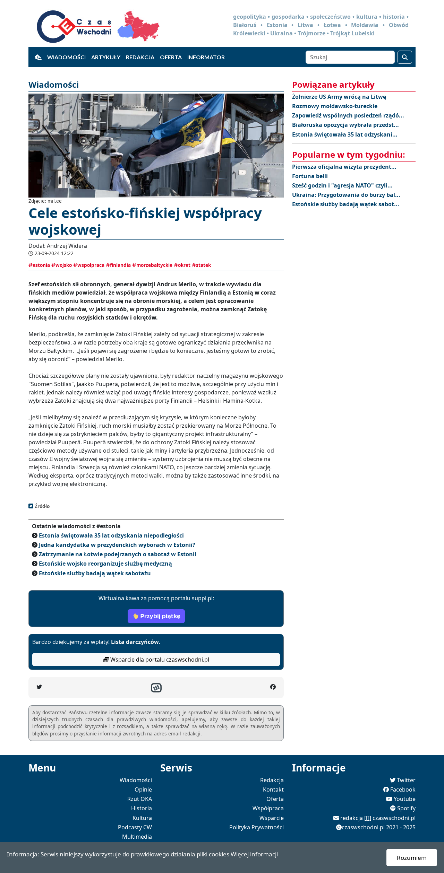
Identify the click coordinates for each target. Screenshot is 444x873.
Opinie (143, 789)
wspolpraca (90, 265)
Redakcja (140, 57)
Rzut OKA (139, 799)
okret (184, 265)
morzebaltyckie (154, 265)
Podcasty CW (135, 827)
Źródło (41, 506)
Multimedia (137, 836)
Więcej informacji (254, 854)
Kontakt (273, 789)
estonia (41, 265)
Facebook (403, 789)
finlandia (120, 265)
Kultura (142, 818)
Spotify (406, 808)
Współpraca (268, 808)
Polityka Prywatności (256, 827)
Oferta (171, 57)
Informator (206, 57)
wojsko (64, 265)
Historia (141, 808)
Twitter (406, 780)
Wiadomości (66, 57)
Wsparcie (271, 818)
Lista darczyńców (135, 642)
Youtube (405, 799)
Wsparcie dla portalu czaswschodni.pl (159, 659)
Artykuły (105, 57)
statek (203, 265)
